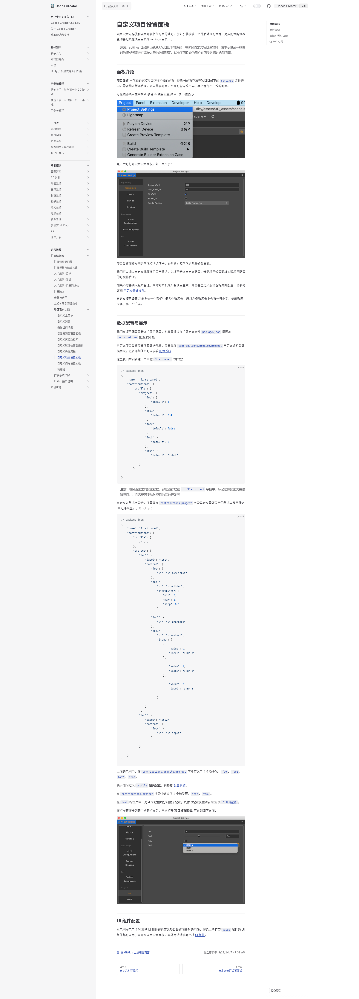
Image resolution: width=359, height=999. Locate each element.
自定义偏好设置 (133, 290)
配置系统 (165, 351)
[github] (268, 6)
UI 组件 (200, 935)
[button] (70, 17)
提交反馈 (276, 990)
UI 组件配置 (276, 41)
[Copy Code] (239, 371)
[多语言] (243, 6)
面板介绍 (274, 29)
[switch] (257, 6)
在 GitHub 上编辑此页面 (135, 952)
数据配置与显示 (278, 35)
